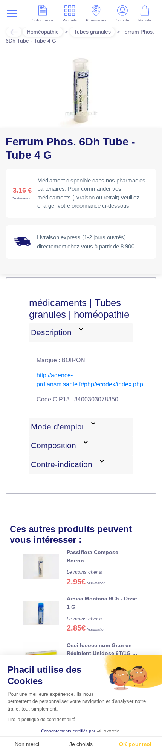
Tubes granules (92, 32)
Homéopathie (43, 32)
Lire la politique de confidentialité (41, 719)
